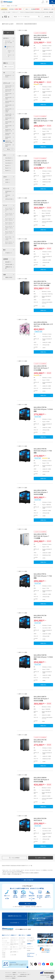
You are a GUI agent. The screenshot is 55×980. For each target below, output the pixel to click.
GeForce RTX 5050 (9, 122)
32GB (7, 182)
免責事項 (14, 972)
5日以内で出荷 (9, 264)
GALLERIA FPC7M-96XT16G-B (40, 616)
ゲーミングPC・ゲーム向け (9, 42)
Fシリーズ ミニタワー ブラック (9, 219)
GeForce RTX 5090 (9, 94)
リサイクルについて (22, 945)
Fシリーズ (11, 55)
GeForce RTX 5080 (9, 98)
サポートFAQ (21, 940)
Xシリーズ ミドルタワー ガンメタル (9, 228)
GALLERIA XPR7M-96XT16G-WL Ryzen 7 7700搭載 (41, 536)
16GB (7, 179)
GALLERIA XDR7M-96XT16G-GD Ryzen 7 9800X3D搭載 (41, 203)
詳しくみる (27, 903)
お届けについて (13, 942)
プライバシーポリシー (22, 972)
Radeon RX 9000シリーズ (9, 130)
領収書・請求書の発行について (14, 944)
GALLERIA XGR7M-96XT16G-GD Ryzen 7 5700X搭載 (41, 163)
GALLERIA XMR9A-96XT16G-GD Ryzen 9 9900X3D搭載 (41, 780)
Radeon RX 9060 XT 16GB (9, 141)
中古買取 (3, 956)
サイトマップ (7, 972)
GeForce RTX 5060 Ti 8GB (9, 114)
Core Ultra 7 (9, 160)
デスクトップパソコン (6, 944)
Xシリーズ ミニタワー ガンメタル (9, 238)
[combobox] (30, 5)
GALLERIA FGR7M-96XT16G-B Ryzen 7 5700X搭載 (43, 657)
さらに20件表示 (15, 858)
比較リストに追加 (22, 30)
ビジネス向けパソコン (6, 948)
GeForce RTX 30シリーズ (9, 90)
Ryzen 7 (8, 168)
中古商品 (3, 954)
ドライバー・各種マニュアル (23, 948)
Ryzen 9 (8, 165)
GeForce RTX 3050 (9, 126)
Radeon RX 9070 (9, 137)
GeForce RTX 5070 (9, 105)
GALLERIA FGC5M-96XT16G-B (40, 819)
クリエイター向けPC (6, 942)
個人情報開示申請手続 (22, 976)
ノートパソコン (5, 946)
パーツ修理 (21, 943)
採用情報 (28, 950)
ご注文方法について (14, 938)
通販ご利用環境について (14, 952)
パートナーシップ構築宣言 (10, 978)
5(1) (40, 375)
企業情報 (29, 943)
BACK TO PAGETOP (28, 880)
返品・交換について (14, 946)
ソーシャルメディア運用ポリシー (11, 974)
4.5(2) (41, 84)
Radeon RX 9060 (9, 145)
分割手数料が (16, 9)
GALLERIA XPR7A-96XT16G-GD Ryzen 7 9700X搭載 (41, 77)
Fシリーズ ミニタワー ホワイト (9, 223)
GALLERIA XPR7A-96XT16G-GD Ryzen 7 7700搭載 (43, 243)
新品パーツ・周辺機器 (33, 9)
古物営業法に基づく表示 (25, 974)
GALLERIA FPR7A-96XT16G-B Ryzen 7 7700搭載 (43, 576)
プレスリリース (30, 946)
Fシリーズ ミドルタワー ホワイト (9, 215)
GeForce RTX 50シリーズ (9, 86)
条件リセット (10, 33)
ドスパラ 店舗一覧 (30, 938)
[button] (45, 950)
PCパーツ (4, 950)
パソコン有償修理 (22, 942)
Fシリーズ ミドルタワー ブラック (9, 210)
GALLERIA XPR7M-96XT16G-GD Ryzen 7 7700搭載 (43, 121)
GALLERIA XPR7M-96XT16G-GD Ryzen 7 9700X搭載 (41, 368)
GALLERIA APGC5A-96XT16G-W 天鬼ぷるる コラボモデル (43, 324)
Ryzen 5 (8, 170)
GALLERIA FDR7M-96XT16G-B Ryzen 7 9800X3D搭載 (41, 492)
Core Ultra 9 (9, 158)
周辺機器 (3, 952)
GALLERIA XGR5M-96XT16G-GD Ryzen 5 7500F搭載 (41, 37)
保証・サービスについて (14, 949)
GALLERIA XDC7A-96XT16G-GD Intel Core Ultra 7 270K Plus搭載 (42, 283)
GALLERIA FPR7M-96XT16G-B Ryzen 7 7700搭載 (43, 451)
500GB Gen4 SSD (9, 192)
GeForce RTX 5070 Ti (9, 102)
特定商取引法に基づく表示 (10, 976)
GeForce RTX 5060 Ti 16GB (9, 110)
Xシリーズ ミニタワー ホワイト (9, 242)
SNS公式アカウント (30, 948)
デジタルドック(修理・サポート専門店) (31, 940)
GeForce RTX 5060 (9, 118)
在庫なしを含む (8, 277)
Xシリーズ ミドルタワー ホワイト (9, 233)
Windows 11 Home (9, 76)
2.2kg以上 (8, 252)
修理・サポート (22, 935)
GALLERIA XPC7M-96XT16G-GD (40, 741)
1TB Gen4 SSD (9, 195)
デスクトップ (15, 12)
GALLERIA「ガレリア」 (5, 938)
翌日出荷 (8, 262)
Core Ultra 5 (9, 163)
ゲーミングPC (4, 940)
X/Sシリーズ (11, 51)
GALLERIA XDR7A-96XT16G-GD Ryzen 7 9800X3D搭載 (41, 699)
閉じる (8, 149)
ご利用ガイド (13, 935)
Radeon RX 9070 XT (9, 134)
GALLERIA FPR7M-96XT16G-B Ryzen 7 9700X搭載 (43, 409)
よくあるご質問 (13, 954)
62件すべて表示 (42, 858)
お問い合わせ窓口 (22, 938)
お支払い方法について (14, 940)
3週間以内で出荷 (9, 267)
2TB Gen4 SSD (9, 199)
